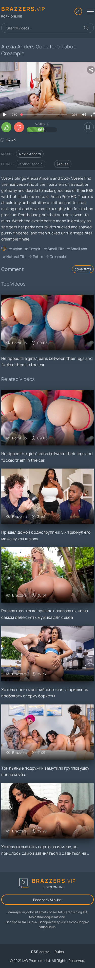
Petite (38, 256)
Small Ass (79, 248)
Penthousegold (30, 164)
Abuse (63, 164)
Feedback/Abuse (47, 899)
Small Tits (56, 248)
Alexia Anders (30, 154)
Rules (59, 951)
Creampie (58, 256)
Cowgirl (35, 248)
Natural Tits (16, 256)
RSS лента (40, 951)
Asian (17, 248)
